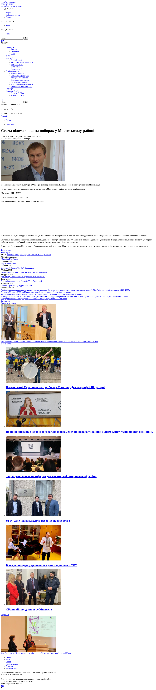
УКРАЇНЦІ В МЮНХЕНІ (11, 5)
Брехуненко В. (17, 65)
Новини (9, 47)
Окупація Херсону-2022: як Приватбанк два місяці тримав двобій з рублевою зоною (36, 292)
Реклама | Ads (11, 91)
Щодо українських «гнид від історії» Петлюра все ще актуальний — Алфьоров (34, 299)
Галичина (15, 51)
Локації (4, 116)
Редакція (9, 89)
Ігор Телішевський (8, 263)
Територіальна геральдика (21, 87)
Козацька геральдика (19, 78)
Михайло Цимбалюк (9, 259)
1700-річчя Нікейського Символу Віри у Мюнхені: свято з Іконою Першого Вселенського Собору (41, 294)
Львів (13, 54)
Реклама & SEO (17, 93)
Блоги (8, 58)
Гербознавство (12, 71)
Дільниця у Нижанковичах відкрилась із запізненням (23, 277)
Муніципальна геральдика (22, 84)
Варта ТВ (5, 615)
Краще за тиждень (8, 303)
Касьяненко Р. (16, 69)
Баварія (14, 49)
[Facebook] (3, 41)
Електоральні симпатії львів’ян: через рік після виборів (24, 272)
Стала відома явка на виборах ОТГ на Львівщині (21, 281)
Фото (8, 56)
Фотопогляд (6, 344)
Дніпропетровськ (13, 15)
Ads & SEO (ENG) (18, 95)
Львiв (8, 34)
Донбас (9, 17)
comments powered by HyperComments (16, 285)
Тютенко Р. (15, 67)
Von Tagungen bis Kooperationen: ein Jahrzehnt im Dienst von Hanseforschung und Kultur (36, 653)
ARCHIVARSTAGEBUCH (22, 62)
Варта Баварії (16, 60)
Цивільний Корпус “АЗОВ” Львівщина (17, 268)
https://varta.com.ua (8, 2)
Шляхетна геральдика (20, 76)
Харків (9, 13)
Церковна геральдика (20, 82)
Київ (8, 25)
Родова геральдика (18, 73)
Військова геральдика (20, 80)
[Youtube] (2, 41)
